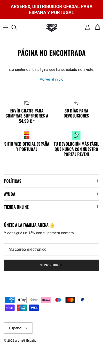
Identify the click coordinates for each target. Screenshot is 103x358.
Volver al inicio (52, 79)
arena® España (25, 340)
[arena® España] (51, 28)
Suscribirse (51, 265)
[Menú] (5, 27)
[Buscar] (16, 27)
